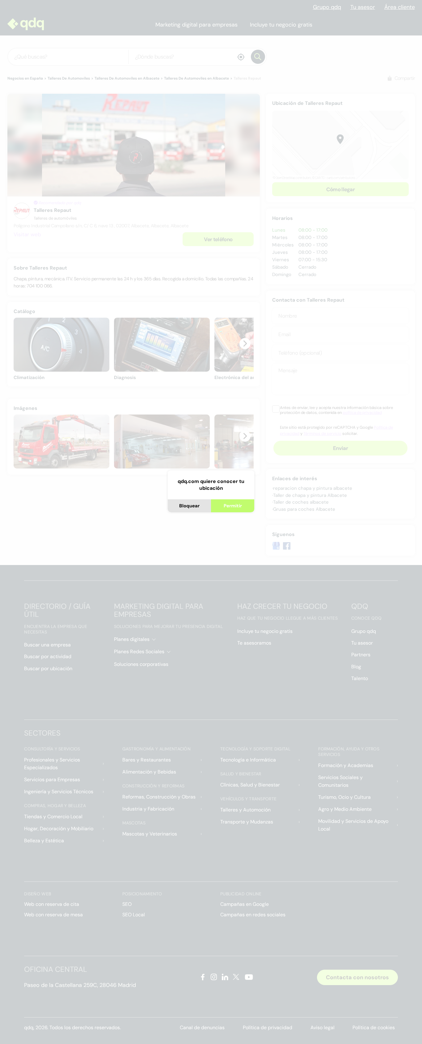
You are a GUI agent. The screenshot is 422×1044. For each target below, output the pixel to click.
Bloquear (189, 506)
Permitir (233, 506)
